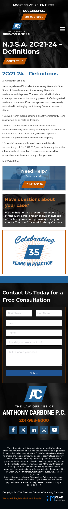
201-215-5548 (34, 184)
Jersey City (38, 466)
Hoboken (25, 477)
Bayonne (16, 477)
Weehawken (36, 477)
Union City (13, 472)
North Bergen (25, 472)
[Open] (62, 29)
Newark (50, 472)
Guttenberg (48, 477)
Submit (34, 373)
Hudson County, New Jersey (27, 469)
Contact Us (14, 61)
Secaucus (59, 477)
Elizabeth (18, 479)
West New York (39, 472)
